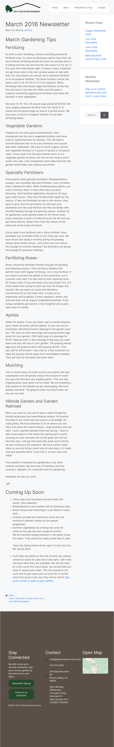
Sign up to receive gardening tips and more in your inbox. (96, 92)
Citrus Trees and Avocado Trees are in (26, 598)
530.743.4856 (57, 665)
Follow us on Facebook (21, 694)
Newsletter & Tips (83, 7)
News (11, 595)
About (66, 7)
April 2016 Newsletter (19, 601)
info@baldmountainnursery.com (65, 659)
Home (55, 7)
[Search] (104, 115)
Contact (102, 7)
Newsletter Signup (21, 683)
